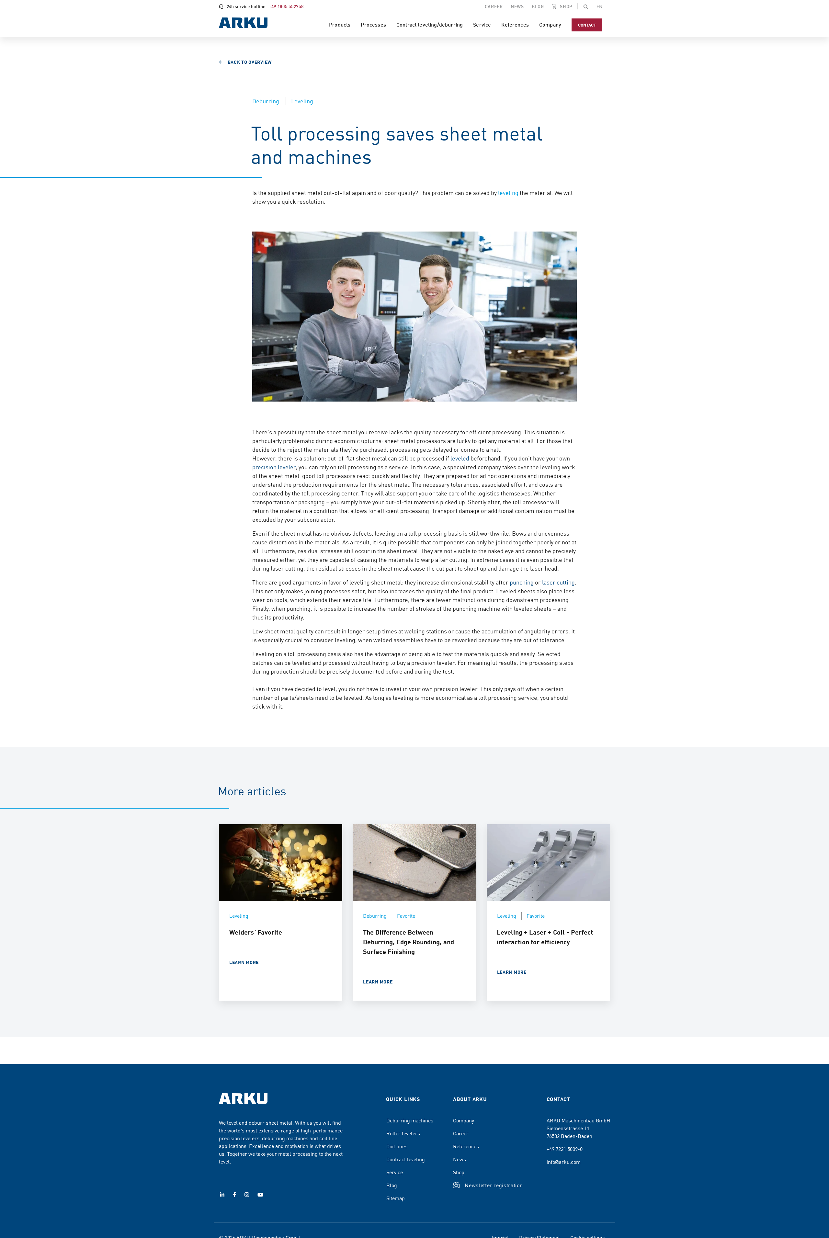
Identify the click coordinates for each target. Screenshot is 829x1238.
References (466, 1146)
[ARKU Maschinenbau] (243, 23)
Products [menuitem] (339, 24)
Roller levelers (403, 1133)
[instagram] (247, 1194)
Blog (391, 1184)
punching (522, 582)
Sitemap (395, 1197)
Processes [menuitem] (373, 24)
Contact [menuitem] (587, 25)
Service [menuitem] (482, 24)
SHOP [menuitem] (566, 6)
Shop (458, 1172)
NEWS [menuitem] (517, 6)
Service (394, 1172)
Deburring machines (409, 1120)
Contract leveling (405, 1159)
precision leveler (274, 467)
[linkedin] (222, 1194)
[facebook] (234, 1194)
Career (461, 1133)
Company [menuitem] (550, 24)
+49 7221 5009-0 (565, 1148)
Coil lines (396, 1146)
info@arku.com (564, 1161)
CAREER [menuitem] (494, 6)
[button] (586, 6)
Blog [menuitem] (538, 6)
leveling (508, 192)
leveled (459, 458)
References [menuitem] (515, 24)
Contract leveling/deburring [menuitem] (429, 24)
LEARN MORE (244, 962)
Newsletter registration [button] (494, 1184)
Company (463, 1120)
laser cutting (558, 582)
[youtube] (260, 1194)
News (459, 1159)
